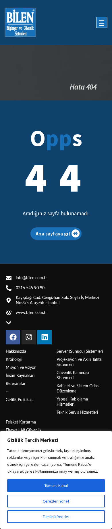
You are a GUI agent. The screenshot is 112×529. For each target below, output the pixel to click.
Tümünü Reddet (56, 516)
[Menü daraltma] (101, 22)
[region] (56, 480)
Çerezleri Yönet (56, 501)
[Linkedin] (44, 337)
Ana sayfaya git (53, 233)
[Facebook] (13, 337)
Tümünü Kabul (56, 485)
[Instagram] (29, 337)
